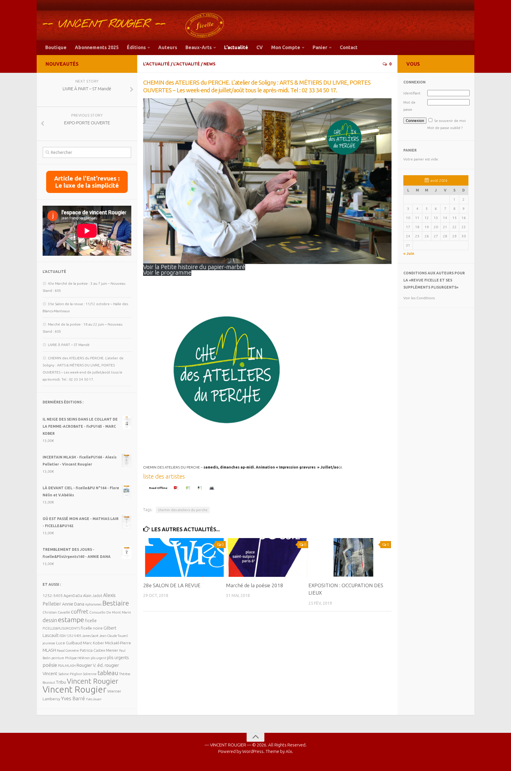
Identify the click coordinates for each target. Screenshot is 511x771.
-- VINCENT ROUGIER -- (104, 24)
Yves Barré (73, 698)
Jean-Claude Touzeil (113, 636)
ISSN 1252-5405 (70, 636)
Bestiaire (115, 603)
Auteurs (167, 47)
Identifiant (412, 93)
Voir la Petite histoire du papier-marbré (194, 266)
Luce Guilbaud (69, 642)
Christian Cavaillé (56, 612)
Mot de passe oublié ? (445, 128)
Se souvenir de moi (450, 121)
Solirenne (90, 674)
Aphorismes (93, 604)
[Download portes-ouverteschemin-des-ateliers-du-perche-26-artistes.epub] (189, 488)
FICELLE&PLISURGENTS (61, 628)
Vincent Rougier (92, 681)
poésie (50, 665)
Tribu (61, 682)
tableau (108, 672)
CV (259, 47)
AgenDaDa (73, 595)
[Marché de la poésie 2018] (267, 557)
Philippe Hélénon (77, 658)
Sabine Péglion (70, 674)
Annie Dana (73, 603)
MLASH (49, 650)
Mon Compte (285, 47)
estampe (71, 619)
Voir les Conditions (419, 298)
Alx (289, 751)
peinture (57, 658)
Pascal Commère (68, 650)
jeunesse (49, 643)
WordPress (252, 751)
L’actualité (236, 47)
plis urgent (98, 658)
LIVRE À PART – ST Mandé (69, 345)
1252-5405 (53, 595)
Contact (349, 47)
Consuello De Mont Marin (110, 612)
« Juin (408, 253)
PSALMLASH (67, 665)
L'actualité (156, 64)
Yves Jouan (93, 699)
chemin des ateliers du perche (183, 510)
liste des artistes (164, 476)
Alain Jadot (92, 595)
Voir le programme (167, 272)
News (209, 64)
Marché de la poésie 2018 (254, 585)
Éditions (136, 47)
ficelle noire (92, 628)
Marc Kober (93, 642)
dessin (50, 620)
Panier (320, 47)
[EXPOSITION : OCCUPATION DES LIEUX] (349, 557)
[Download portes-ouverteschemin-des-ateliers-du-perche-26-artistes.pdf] (177, 488)
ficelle (91, 620)
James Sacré (90, 636)
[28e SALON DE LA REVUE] (184, 557)
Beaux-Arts (198, 47)
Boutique (56, 47)
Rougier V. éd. (90, 665)
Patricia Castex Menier (99, 650)
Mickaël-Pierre (118, 642)
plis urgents (118, 657)
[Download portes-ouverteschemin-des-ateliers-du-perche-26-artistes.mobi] (200, 488)
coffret (79, 611)
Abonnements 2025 (97, 47)
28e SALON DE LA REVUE (171, 585)
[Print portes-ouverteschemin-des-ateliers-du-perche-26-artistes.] (212, 488)
